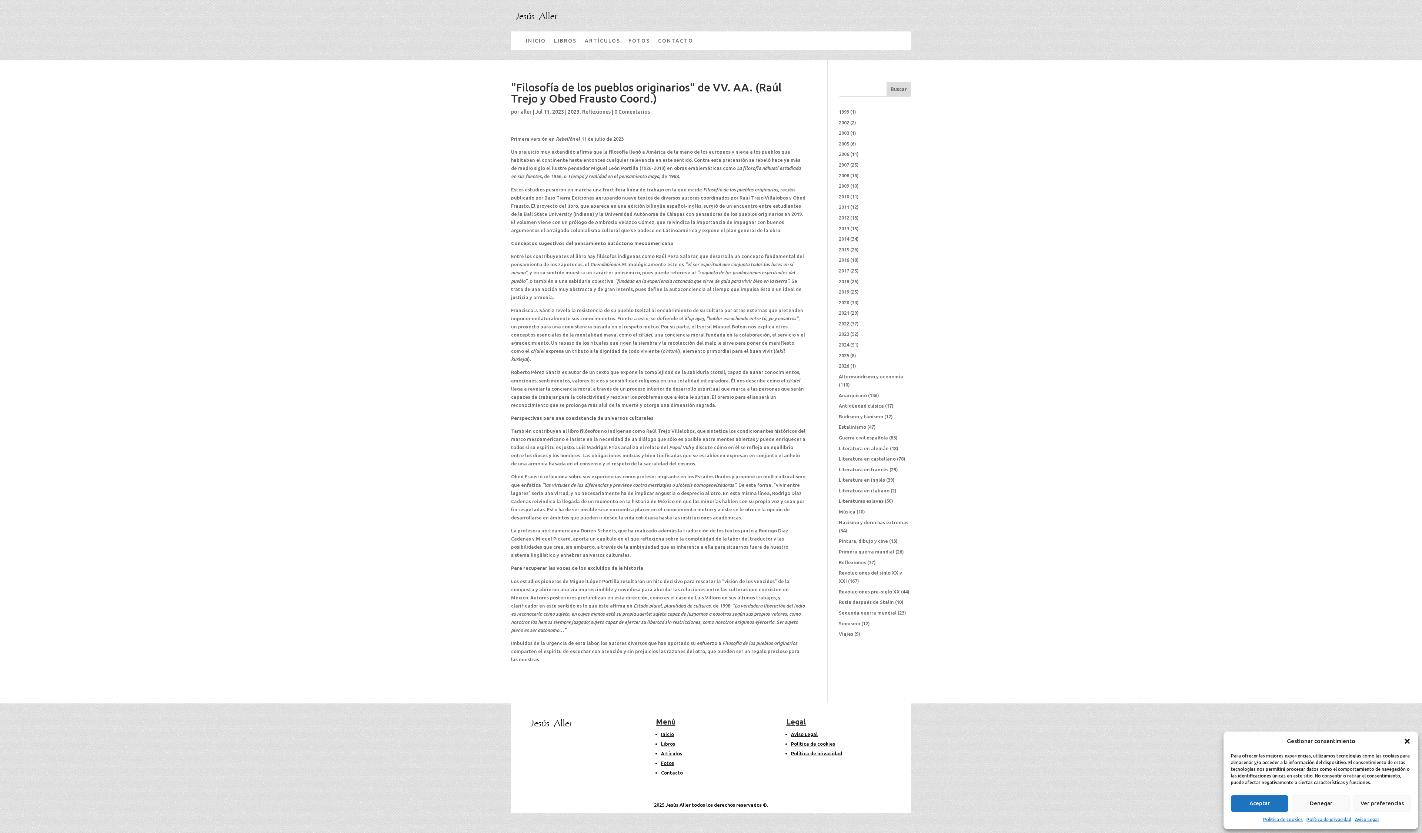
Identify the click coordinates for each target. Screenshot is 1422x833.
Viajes (846, 633)
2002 (844, 122)
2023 (574, 112)
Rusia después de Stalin (866, 602)
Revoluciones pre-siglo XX (869, 591)
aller (526, 112)
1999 (844, 111)
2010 (844, 196)
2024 (844, 344)
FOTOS (639, 41)
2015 (844, 249)
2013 (844, 228)
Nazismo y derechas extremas (873, 522)
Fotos (667, 763)
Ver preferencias (1382, 803)
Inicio (667, 734)
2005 (844, 143)
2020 (844, 302)
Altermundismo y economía (871, 376)
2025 (844, 355)
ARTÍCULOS (602, 41)
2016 (844, 259)
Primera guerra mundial (866, 551)
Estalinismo (852, 426)
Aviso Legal (1367, 819)
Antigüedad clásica (861, 405)
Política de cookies (1283, 819)
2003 (844, 133)
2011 (844, 207)
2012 (844, 217)
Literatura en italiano (864, 490)
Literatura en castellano (867, 458)
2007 (844, 164)
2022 (844, 323)
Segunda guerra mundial (868, 612)
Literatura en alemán (864, 448)
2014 (844, 238)
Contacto (672, 772)
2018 (844, 281)
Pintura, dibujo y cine (863, 540)
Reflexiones (596, 112)
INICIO (536, 41)
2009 (844, 185)
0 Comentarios (632, 112)
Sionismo (849, 623)
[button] (1407, 741)
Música (847, 511)
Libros (668, 743)
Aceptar (1259, 803)
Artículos (671, 753)
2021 (844, 312)
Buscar (899, 89)
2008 (844, 175)
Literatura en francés (863, 469)
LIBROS (565, 41)
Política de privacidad (1328, 819)
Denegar (1321, 803)
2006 (844, 154)
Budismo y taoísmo (861, 416)
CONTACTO (675, 41)
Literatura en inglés (862, 479)
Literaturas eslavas (861, 501)
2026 (844, 365)
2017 (844, 270)
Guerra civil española (863, 437)
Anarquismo (853, 395)
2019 (844, 291)
